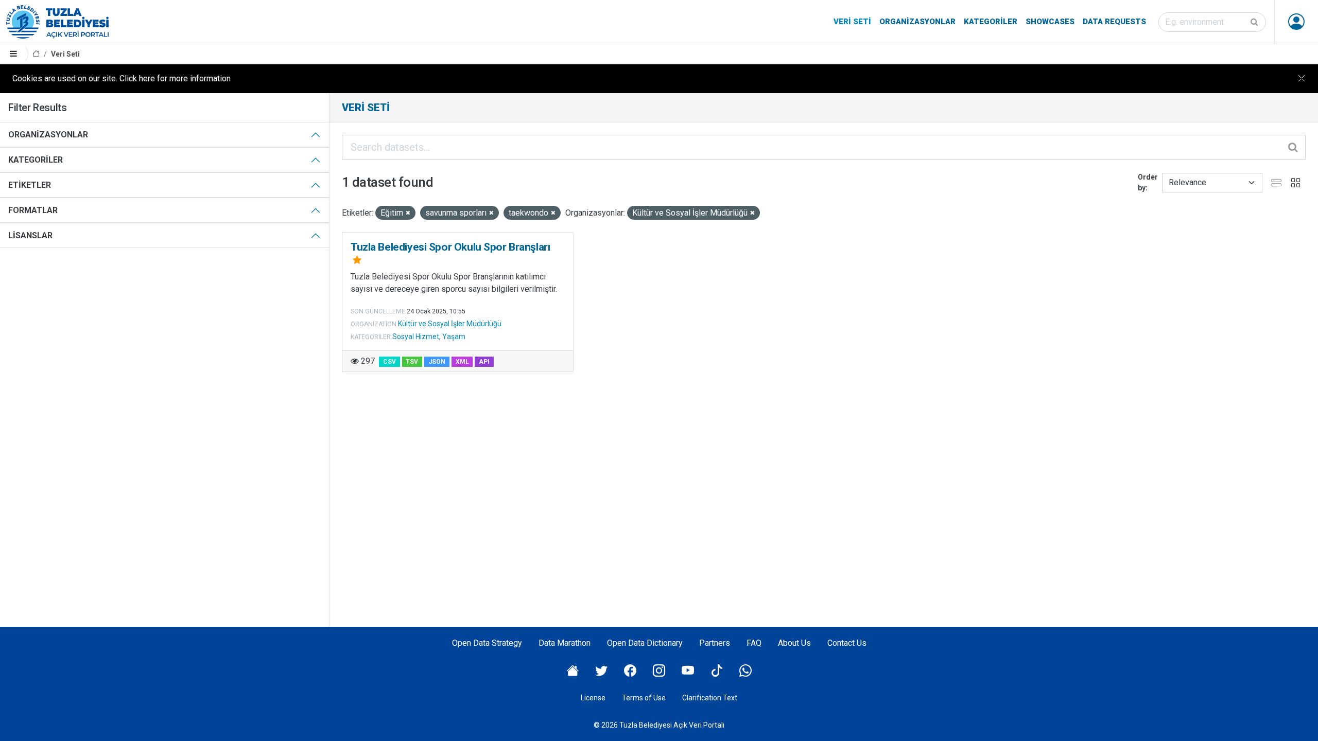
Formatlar (33, 210)
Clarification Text (709, 698)
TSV (412, 361)
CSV (389, 361)
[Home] (36, 54)
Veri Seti (852, 21)
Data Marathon (565, 643)
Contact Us (846, 643)
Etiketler (29, 185)
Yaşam (453, 336)
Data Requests (1114, 21)
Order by (1148, 182)
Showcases (1050, 21)
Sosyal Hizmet (415, 336)
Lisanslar (30, 235)
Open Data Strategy (487, 643)
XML (462, 361)
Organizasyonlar (917, 21)
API (484, 361)
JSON (436, 361)
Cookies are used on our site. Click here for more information (121, 78)
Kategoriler (990, 21)
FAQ (754, 643)
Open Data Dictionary (645, 643)
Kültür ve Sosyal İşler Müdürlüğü (449, 324)
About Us (794, 643)
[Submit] (1255, 22)
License (593, 698)
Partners (714, 643)
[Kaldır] (408, 213)
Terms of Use (644, 698)
